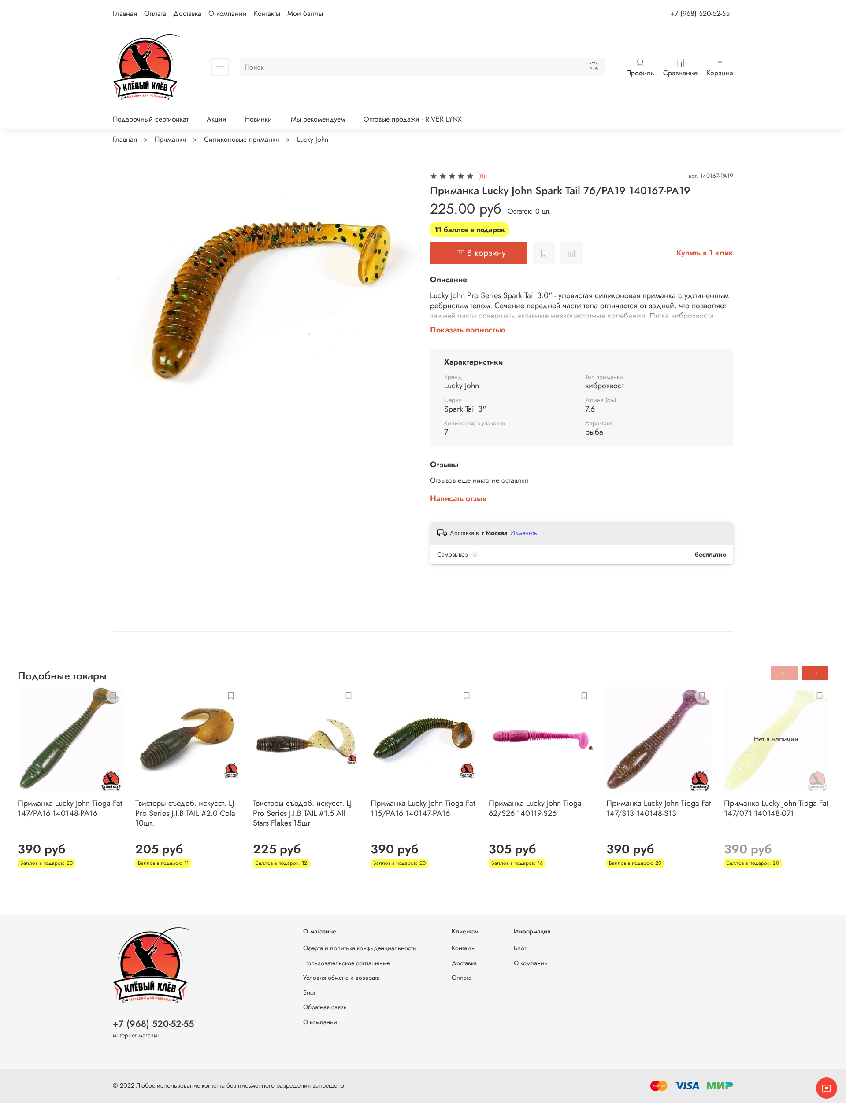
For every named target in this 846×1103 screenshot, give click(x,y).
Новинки (258, 119)
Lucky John (312, 139)
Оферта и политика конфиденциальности (359, 948)
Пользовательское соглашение (346, 963)
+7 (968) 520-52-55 (700, 13)
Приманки (170, 139)
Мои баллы (305, 13)
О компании (227, 13)
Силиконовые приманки (241, 139)
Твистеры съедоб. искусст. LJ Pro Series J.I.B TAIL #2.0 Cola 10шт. (185, 813)
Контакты (267, 13)
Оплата (155, 13)
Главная (125, 13)
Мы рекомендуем (318, 119)
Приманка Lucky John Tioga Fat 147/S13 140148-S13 (658, 808)
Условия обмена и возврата (341, 977)
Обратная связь (325, 1007)
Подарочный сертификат (150, 119)
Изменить (523, 533)
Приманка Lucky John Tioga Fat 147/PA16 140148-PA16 (70, 808)
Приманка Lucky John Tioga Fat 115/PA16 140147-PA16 (423, 808)
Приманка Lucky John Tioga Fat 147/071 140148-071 (776, 808)
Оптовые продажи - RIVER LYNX (413, 119)
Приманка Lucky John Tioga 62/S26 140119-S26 (535, 808)
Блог (309, 992)
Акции (216, 119)
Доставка (187, 13)
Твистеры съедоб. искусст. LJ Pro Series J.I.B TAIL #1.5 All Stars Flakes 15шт (302, 813)
